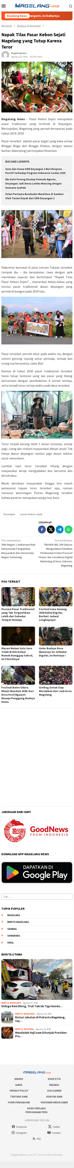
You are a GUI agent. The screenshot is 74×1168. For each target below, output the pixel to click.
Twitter (56, 1127)
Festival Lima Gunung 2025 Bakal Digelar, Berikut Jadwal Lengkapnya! (53, 614)
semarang (13, 935)
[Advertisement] (37, 748)
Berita (5, 1002)
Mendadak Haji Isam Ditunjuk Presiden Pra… (41, 1034)
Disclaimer (54, 1090)
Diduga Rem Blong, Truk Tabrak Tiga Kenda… (32, 1006)
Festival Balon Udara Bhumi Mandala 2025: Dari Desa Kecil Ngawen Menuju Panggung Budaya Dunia (18, 695)
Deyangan (9, 514)
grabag (12, 929)
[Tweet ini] (51, 529)
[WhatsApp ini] (68, 529)
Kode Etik (54, 1079)
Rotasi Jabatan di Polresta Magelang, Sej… (40, 1019)
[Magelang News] (37, 5)
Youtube (56, 1133)
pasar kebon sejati (31, 514)
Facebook (21, 1127)
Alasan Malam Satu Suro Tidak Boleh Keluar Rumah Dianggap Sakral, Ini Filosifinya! (17, 653)
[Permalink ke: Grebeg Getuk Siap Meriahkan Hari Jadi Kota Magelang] (56, 675)
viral (10, 942)
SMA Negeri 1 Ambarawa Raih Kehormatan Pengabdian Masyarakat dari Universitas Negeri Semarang (18, 549)
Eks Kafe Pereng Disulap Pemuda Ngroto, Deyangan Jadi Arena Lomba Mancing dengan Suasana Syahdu (33, 183)
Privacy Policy (19, 1090)
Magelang (15, 1002)
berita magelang (18, 922)
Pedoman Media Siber (54, 1102)
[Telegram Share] (60, 529)
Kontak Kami (54, 1096)
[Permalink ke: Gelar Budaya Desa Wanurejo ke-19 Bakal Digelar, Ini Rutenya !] (56, 636)
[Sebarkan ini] (42, 529)
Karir (18, 1085)
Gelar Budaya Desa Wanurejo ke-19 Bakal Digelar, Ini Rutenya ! (53, 651)
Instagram (21, 1133)
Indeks (18, 1079)
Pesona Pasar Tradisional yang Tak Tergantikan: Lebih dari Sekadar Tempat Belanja (17, 614)
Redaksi (54, 1085)
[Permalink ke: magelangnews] (5, 55)
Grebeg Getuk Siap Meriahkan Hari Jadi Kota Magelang (55, 691)
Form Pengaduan (19, 1102)
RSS (39, 1139)
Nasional (29, 1029)
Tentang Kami (19, 1096)
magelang (13, 915)
